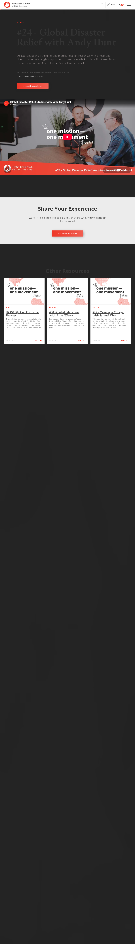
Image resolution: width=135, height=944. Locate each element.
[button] (121, 4)
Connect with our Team (67, 233)
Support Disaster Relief (32, 86)
